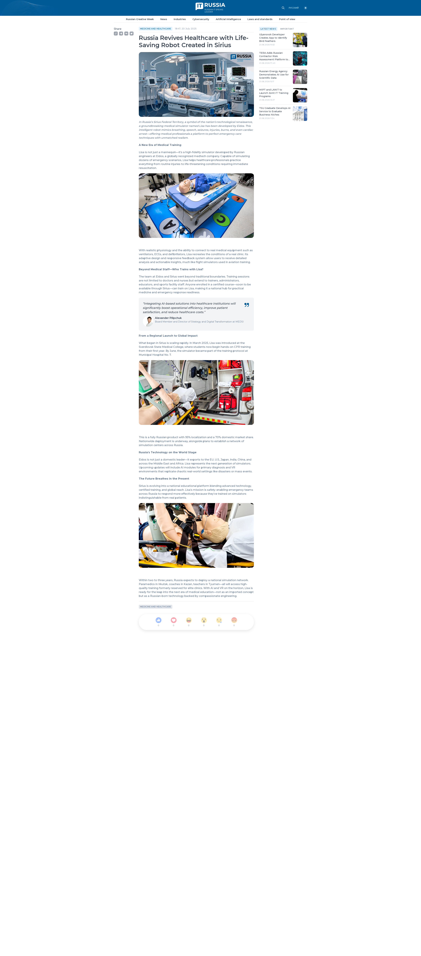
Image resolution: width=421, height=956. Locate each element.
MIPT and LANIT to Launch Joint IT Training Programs (273, 93)
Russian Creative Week (140, 19)
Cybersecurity (200, 19)
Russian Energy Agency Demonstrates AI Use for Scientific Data (274, 74)
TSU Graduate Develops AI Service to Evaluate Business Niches (275, 111)
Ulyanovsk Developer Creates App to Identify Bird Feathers (273, 38)
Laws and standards (260, 19)
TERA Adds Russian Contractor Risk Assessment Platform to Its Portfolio (273, 56)
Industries (180, 19)
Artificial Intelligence (228, 19)
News (163, 19)
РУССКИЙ (294, 8)
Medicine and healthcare (155, 28)
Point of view (287, 19)
